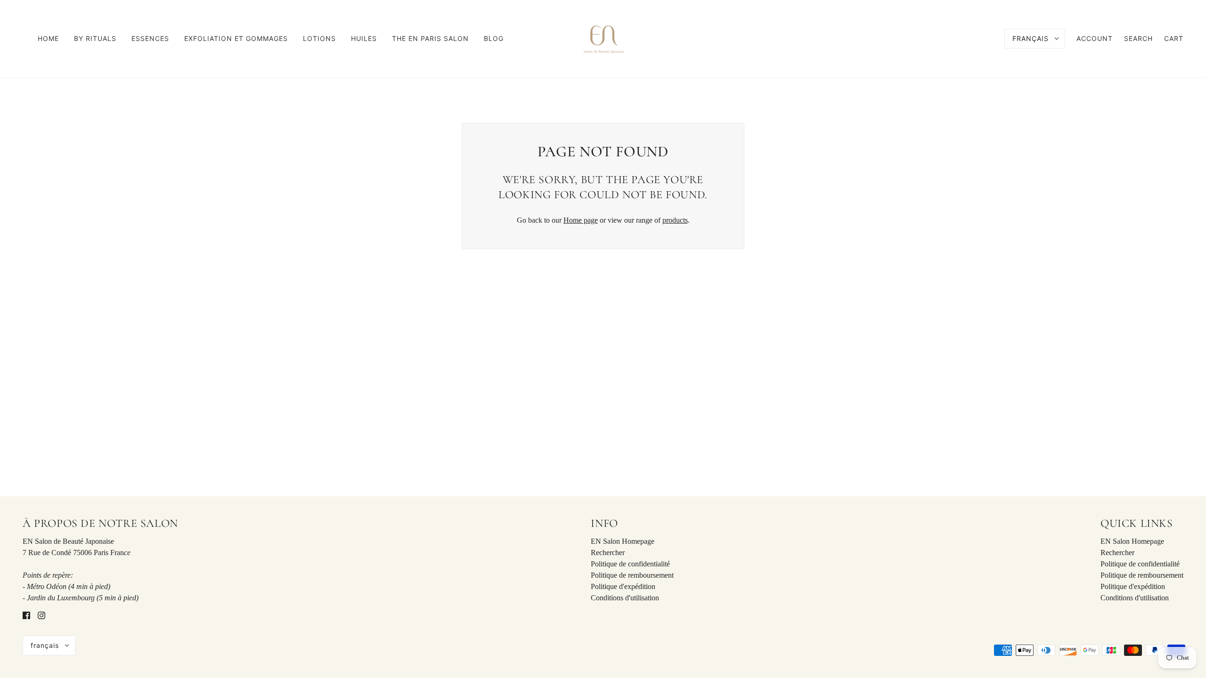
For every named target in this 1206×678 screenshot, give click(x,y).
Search (1138, 38)
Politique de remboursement (632, 575)
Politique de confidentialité (630, 564)
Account (1094, 38)
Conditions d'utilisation (625, 598)
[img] (26, 614)
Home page (580, 220)
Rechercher (608, 553)
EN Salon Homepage (622, 541)
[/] (603, 38)
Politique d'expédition (623, 586)
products (675, 220)
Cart (1173, 38)
